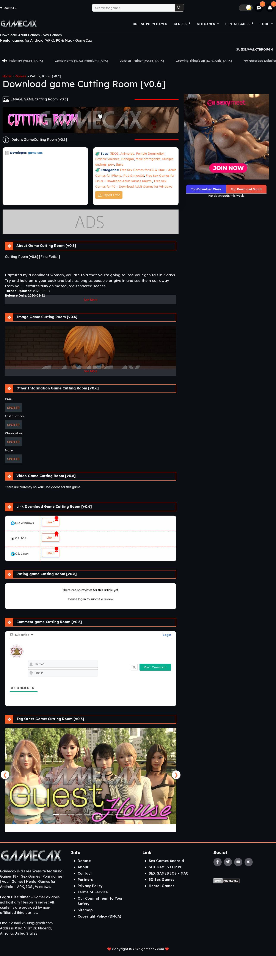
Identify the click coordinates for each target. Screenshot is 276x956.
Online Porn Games (150, 24)
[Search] (179, 8)
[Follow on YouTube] (238, 862)
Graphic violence (107, 159)
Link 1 (51, 522)
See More (90, 300)
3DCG (114, 154)
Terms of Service (93, 892)
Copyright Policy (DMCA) (99, 916)
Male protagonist (148, 159)
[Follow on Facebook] (217, 862)
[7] (270, 7)
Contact (85, 873)
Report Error (111, 195)
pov (111, 165)
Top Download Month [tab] (246, 189)
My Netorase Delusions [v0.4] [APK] (229, 61)
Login (166, 635)
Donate (9, 8)
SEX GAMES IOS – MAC (168, 873)
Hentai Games (161, 886)
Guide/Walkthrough (254, 49)
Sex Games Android (166, 861)
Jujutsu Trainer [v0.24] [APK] (100, 61)
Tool (264, 24)
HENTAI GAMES (237, 24)
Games (20, 76)
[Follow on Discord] (249, 862)
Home (7, 76)
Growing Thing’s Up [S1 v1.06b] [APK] (162, 61)
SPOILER (13, 408)
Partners (85, 879)
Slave (119, 165)
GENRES (180, 24)
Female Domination (150, 154)
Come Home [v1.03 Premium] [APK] (39, 61)
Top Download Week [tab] (206, 189)
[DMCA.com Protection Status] (226, 880)
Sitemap (85, 910)
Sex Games (206, 24)
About (83, 867)
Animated (127, 154)
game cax (35, 153)
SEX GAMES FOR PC (165, 867)
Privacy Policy (90, 886)
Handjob (127, 159)
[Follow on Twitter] (228, 862)
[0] (259, 8)
